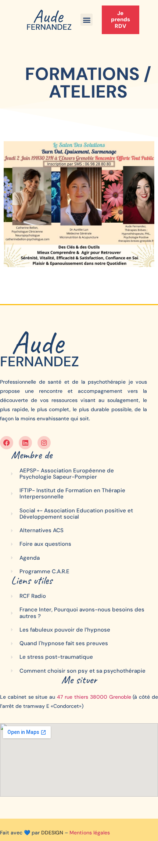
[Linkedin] (25, 442)
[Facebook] (6, 442)
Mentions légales (89, 832)
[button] (86, 20)
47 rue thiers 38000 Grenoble (94, 697)
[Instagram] (44, 442)
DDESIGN (52, 832)
